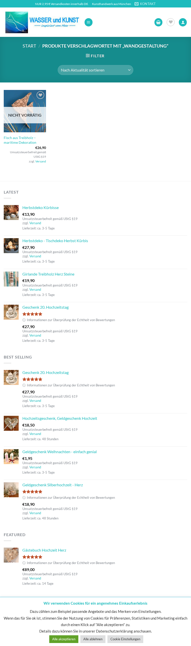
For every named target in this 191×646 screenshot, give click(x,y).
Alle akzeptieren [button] (63, 639)
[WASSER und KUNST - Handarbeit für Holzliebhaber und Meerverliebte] (42, 22)
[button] (89, 22)
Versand (40, 161)
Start (29, 46)
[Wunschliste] (171, 22)
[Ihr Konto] (183, 22)
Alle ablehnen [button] (92, 639)
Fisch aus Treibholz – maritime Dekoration (20, 140)
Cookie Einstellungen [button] (125, 639)
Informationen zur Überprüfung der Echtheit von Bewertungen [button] (68, 320)
